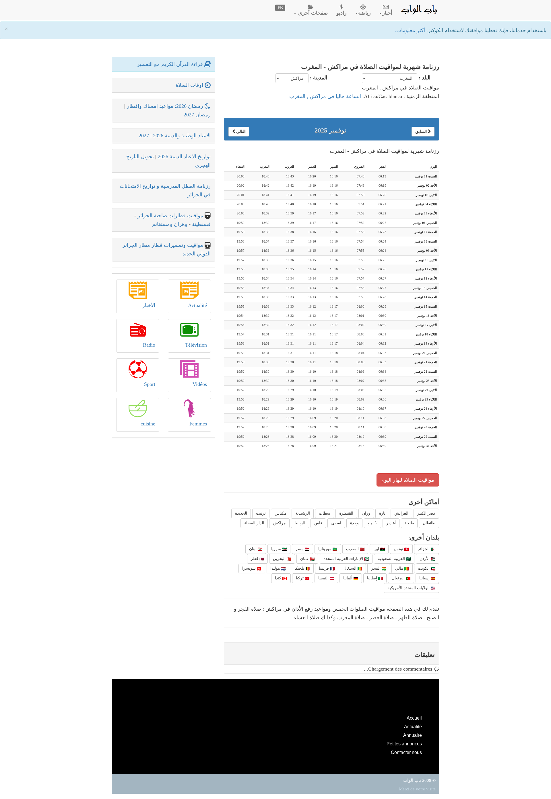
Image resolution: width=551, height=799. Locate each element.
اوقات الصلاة (190, 85)
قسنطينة (201, 224)
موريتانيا (325, 549)
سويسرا (249, 568)
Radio (149, 345)
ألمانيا (348, 578)
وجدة (354, 523)
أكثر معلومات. (410, 30)
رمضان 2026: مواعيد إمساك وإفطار (166, 106)
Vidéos (200, 384)
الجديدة (241, 513)
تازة (382, 513)
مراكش (279, 523)
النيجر (376, 568)
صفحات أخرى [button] (312, 13)
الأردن (425, 558)
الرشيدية (302, 513)
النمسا (324, 578)
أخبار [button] (387, 13)
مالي (399, 568)
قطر (255, 558)
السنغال (351, 568)
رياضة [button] (364, 13)
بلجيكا (299, 568)
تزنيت (261, 513)
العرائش (401, 513)
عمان (305, 558)
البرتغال (399, 578)
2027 (144, 135)
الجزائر (424, 549)
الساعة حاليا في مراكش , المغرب (325, 96)
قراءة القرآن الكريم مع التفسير (170, 64)
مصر (300, 549)
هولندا (275, 568)
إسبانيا (425, 578)
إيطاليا (372, 578)
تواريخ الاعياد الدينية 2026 (184, 156)
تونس (399, 549)
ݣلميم (372, 523)
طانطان (429, 523)
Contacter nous (406, 752)
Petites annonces (404, 743)
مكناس (280, 513)
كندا (278, 578)
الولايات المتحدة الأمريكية (409, 588)
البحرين (280, 558)
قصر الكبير (426, 513)
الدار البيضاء (254, 523)
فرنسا (324, 568)
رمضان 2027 (197, 115)
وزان (366, 513)
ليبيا (376, 549)
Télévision (196, 345)
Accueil (414, 717)
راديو (341, 13)
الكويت (424, 568)
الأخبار (148, 305)
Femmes (198, 424)
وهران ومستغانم (169, 224)
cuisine (148, 424)
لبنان (253, 549)
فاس (318, 523)
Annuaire (412, 735)
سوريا (276, 549)
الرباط (300, 523)
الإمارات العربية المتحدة (343, 558)
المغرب (353, 549)
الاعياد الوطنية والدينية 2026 (182, 135)
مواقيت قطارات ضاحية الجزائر (170, 215)
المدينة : (318, 78)
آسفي (336, 523)
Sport (149, 384)
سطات (324, 513)
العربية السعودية (392, 558)
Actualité (197, 305)
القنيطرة (346, 513)
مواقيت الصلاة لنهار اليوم (407, 480)
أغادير (391, 523)
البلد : (424, 78)
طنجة (409, 523)
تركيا (300, 578)
